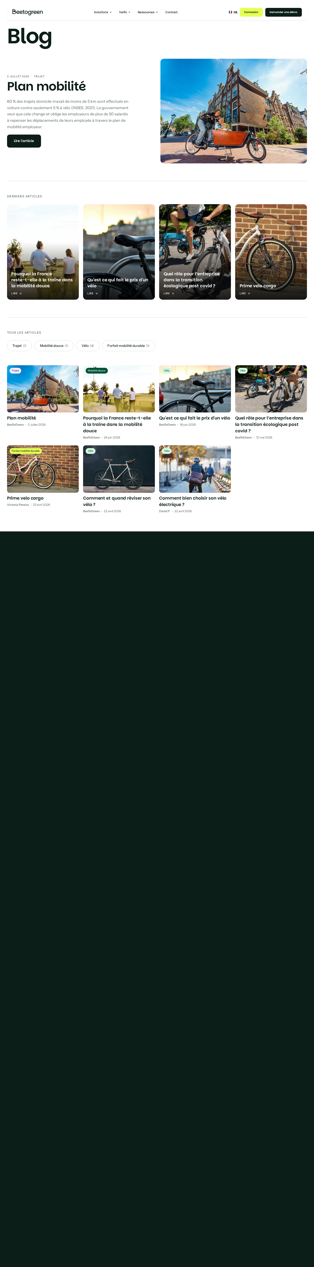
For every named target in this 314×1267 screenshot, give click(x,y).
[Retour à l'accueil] (27, 12)
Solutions (101, 12)
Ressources (146, 12)
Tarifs (123, 12)
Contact (171, 12)
